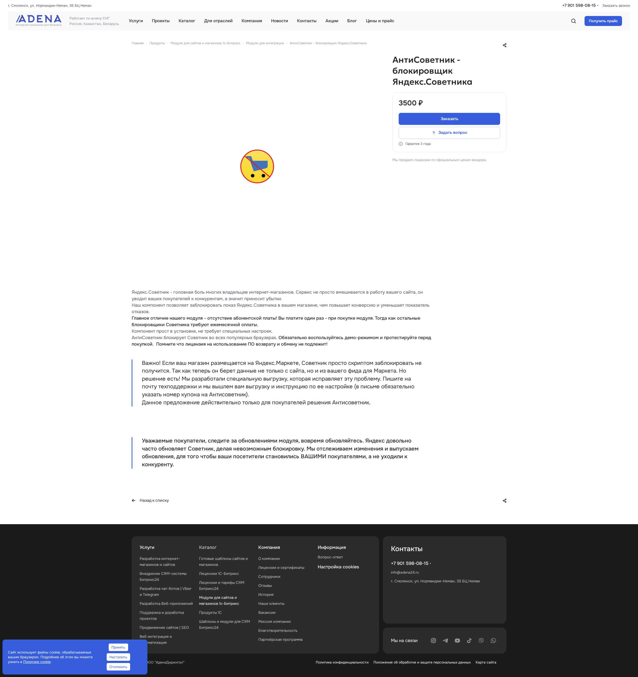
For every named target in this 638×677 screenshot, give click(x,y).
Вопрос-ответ (330, 557)
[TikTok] (469, 641)
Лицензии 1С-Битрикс (219, 573)
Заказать (449, 118)
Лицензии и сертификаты (281, 567)
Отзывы (265, 585)
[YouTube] (457, 641)
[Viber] (481, 641)
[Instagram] (433, 641)
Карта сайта (486, 662)
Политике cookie (37, 662)
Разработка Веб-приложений (166, 603)
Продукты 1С (210, 612)
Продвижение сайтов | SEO (164, 627)
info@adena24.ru (405, 572)
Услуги (147, 547)
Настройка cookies (338, 567)
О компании (269, 558)
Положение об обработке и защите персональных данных (422, 662)
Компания (269, 547)
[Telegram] (445, 641)
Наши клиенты (271, 603)
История (266, 594)
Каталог (208, 547)
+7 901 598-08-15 (579, 5)
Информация (332, 547)
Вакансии (267, 612)
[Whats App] (493, 641)
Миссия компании (274, 621)
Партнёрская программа (280, 639)
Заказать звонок (616, 5)
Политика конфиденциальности (342, 662)
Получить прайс (603, 20)
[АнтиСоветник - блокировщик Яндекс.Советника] (257, 166)
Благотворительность (278, 630)
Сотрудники (269, 576)
